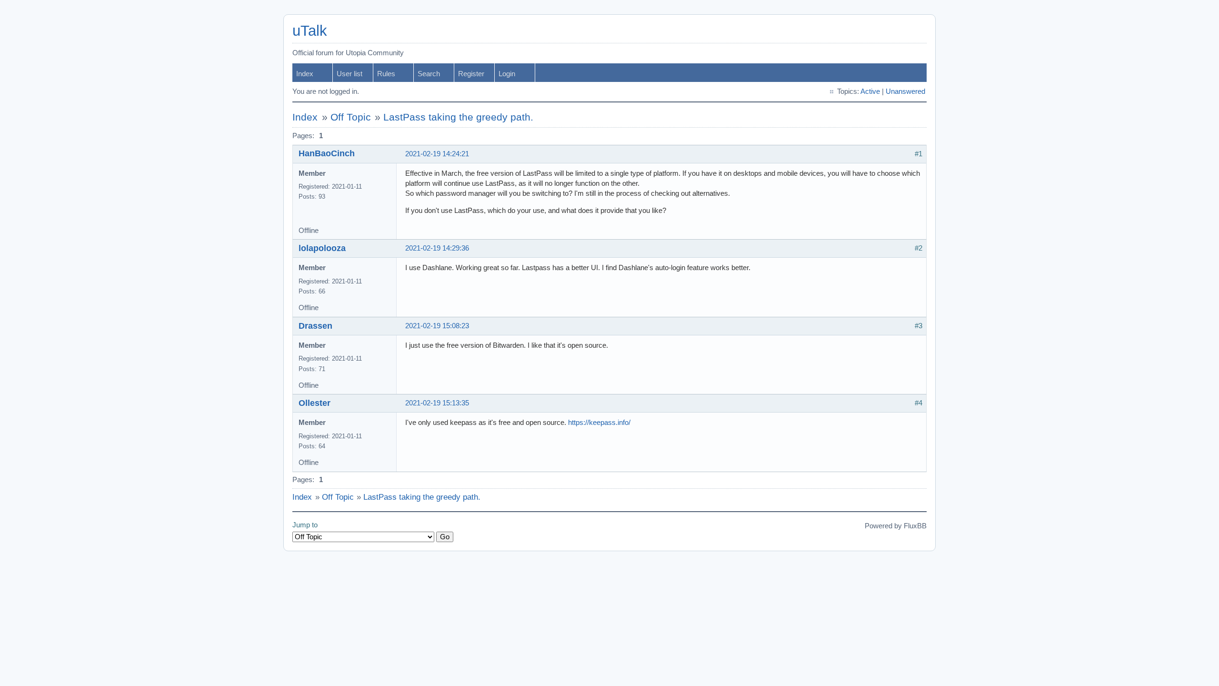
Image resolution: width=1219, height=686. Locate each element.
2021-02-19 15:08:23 (437, 326)
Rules (386, 74)
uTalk (309, 30)
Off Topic (350, 117)
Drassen (315, 326)
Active (870, 91)
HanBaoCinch (327, 153)
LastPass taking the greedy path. (458, 117)
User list (349, 74)
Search (429, 74)
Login (507, 74)
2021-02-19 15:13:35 (437, 403)
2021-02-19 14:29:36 (437, 248)
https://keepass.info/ (599, 422)
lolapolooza (322, 248)
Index (304, 74)
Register (471, 74)
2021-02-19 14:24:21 (437, 154)
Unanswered (905, 91)
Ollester (314, 403)
